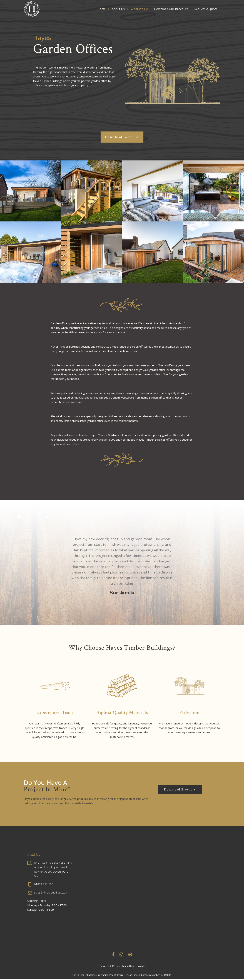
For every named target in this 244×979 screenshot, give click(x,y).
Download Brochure (122, 137)
